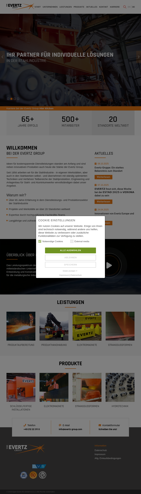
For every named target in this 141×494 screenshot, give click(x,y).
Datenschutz (76, 275)
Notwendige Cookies (52, 241)
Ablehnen (70, 257)
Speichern (70, 264)
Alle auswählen (70, 250)
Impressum (64, 275)
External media (81, 241)
